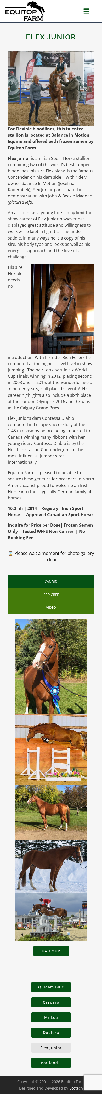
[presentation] (51, 581)
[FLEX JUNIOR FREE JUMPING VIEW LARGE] (51, 749)
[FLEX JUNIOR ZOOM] (51, 812)
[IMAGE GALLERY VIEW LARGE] (51, 866)
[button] (86, 11)
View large (51, 641)
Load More (51, 951)
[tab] (51, 581)
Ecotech (76, 1088)
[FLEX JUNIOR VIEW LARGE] (51, 666)
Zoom (51, 807)
